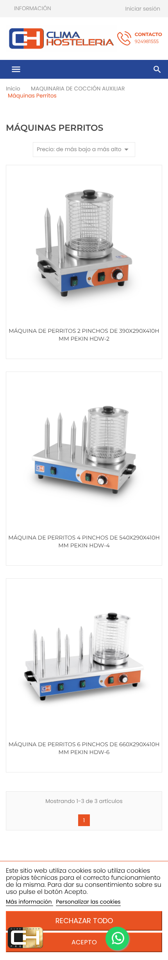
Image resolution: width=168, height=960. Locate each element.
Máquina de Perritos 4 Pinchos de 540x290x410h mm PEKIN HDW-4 (84, 541)
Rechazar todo (84, 921)
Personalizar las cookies (88, 902)
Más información (29, 902)
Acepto (84, 942)
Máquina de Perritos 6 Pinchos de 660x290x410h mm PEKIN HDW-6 (84, 748)
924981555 (148, 38)
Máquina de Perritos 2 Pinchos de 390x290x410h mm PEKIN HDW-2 (84, 334)
